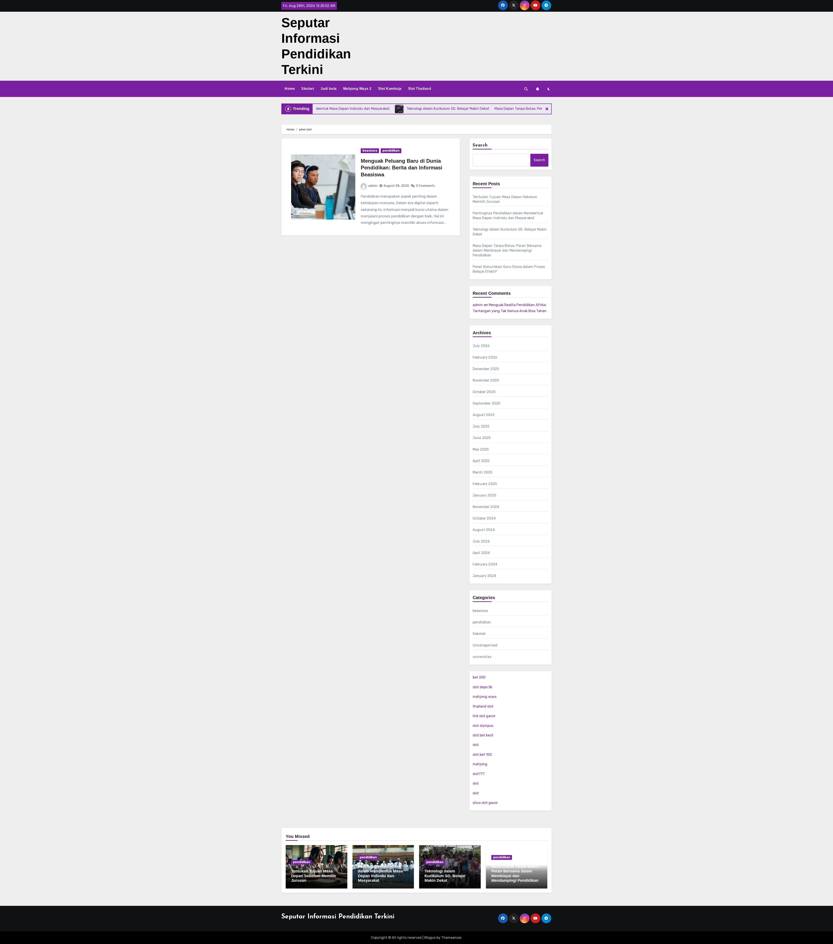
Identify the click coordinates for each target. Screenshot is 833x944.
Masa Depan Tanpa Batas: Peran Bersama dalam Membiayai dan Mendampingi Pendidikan (507, 250)
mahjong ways (485, 697)
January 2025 (484, 495)
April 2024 (481, 553)
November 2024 (486, 507)
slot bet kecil (483, 735)
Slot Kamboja (390, 88)
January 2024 (484, 576)
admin (372, 186)
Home (290, 88)
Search (480, 145)
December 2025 (486, 369)
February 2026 (485, 357)
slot (476, 745)
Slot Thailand (419, 88)
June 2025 (482, 438)
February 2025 (485, 484)
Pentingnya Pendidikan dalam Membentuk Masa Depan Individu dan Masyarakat (380, 873)
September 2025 (486, 403)
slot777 (479, 774)
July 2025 (481, 426)
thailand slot (483, 706)
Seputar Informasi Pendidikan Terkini (337, 916)
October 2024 (484, 518)
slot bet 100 (482, 754)
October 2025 (484, 392)
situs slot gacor (485, 803)
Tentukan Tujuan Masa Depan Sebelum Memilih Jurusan (313, 876)
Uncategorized (485, 645)
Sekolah (479, 634)
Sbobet (307, 88)
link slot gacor (484, 716)
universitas (482, 657)
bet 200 (479, 677)
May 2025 (481, 449)
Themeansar (451, 938)
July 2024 (481, 541)
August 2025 (484, 415)
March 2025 (482, 472)
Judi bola (328, 88)
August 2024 (484, 530)
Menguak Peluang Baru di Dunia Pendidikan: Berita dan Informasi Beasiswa (401, 167)
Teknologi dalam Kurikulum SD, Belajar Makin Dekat (445, 876)
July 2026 (481, 346)
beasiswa (369, 150)
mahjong (480, 764)
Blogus (430, 938)
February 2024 (485, 564)
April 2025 (481, 461)
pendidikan (391, 150)
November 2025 (486, 380)
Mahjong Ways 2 (357, 88)
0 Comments (425, 186)
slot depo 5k (482, 687)
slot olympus (483, 726)
